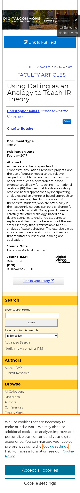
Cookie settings (55, 446)
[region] (40, 453)
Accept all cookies (40, 470)
